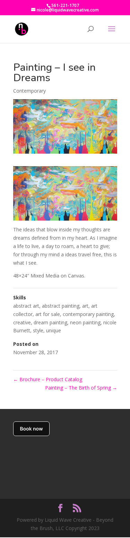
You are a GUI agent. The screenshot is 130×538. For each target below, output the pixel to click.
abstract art (26, 305)
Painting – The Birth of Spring (81, 387)
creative (22, 322)
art (85, 305)
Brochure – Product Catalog (47, 379)
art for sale (47, 314)
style (38, 330)
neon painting (85, 322)
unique (53, 330)
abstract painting (60, 305)
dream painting (50, 322)
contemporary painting (88, 314)
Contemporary (29, 90)
